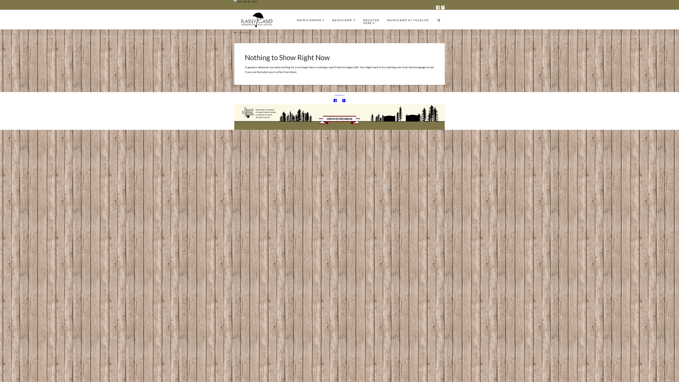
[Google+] (443, 7)
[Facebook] (438, 7)
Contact (340, 95)
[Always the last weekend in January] (258, 19)
